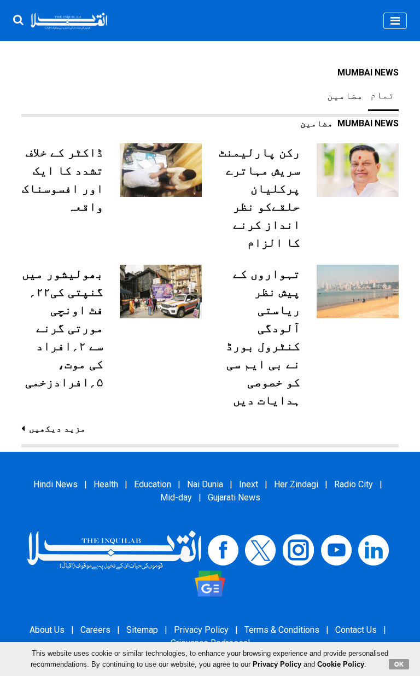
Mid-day (176, 497)
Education (152, 484)
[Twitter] (260, 549)
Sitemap (142, 630)
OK (399, 664)
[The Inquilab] (114, 549)
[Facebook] (223, 549)
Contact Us (356, 630)
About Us (47, 630)
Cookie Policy (340, 664)
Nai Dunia (205, 484)
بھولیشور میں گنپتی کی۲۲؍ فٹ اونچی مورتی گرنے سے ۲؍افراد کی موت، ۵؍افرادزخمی (62, 328)
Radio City (353, 484)
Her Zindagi (296, 484)
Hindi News (55, 484)
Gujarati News (234, 497)
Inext (248, 484)
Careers (95, 630)
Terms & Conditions (281, 630)
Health (106, 484)
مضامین (345, 95)
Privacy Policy (201, 630)
